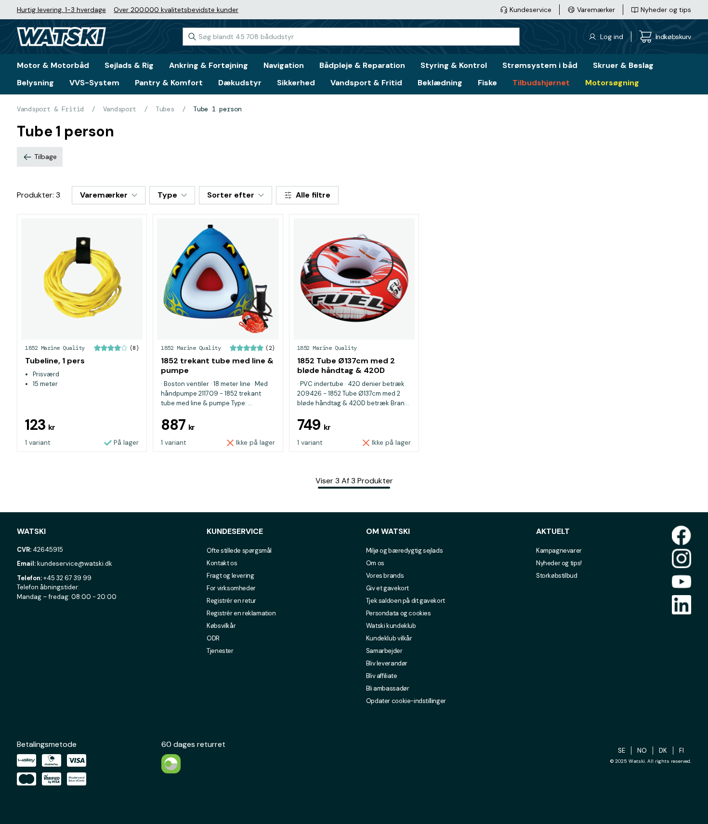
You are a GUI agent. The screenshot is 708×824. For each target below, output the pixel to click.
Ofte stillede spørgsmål (239, 550)
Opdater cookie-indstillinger (406, 701)
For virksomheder (231, 588)
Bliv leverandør (386, 663)
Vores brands (385, 575)
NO (642, 750)
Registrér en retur (231, 601)
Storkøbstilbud (556, 575)
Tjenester (220, 651)
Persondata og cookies (398, 613)
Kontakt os (222, 563)
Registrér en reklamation (241, 613)
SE (621, 750)
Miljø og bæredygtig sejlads (404, 550)
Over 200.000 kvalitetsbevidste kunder (176, 9)
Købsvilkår (221, 626)
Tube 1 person (217, 109)
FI (681, 750)
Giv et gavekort (387, 588)
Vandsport (119, 109)
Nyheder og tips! (559, 563)
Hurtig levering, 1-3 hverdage (61, 9)
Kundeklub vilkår (389, 638)
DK (663, 750)
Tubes (165, 109)
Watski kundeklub (391, 626)
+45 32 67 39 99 (67, 578)
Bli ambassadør (387, 688)
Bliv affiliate (381, 676)
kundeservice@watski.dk (74, 563)
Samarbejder (384, 651)
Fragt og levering (230, 575)
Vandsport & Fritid (50, 109)
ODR (213, 638)
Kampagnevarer (559, 550)
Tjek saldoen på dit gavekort (405, 601)
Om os (375, 563)
